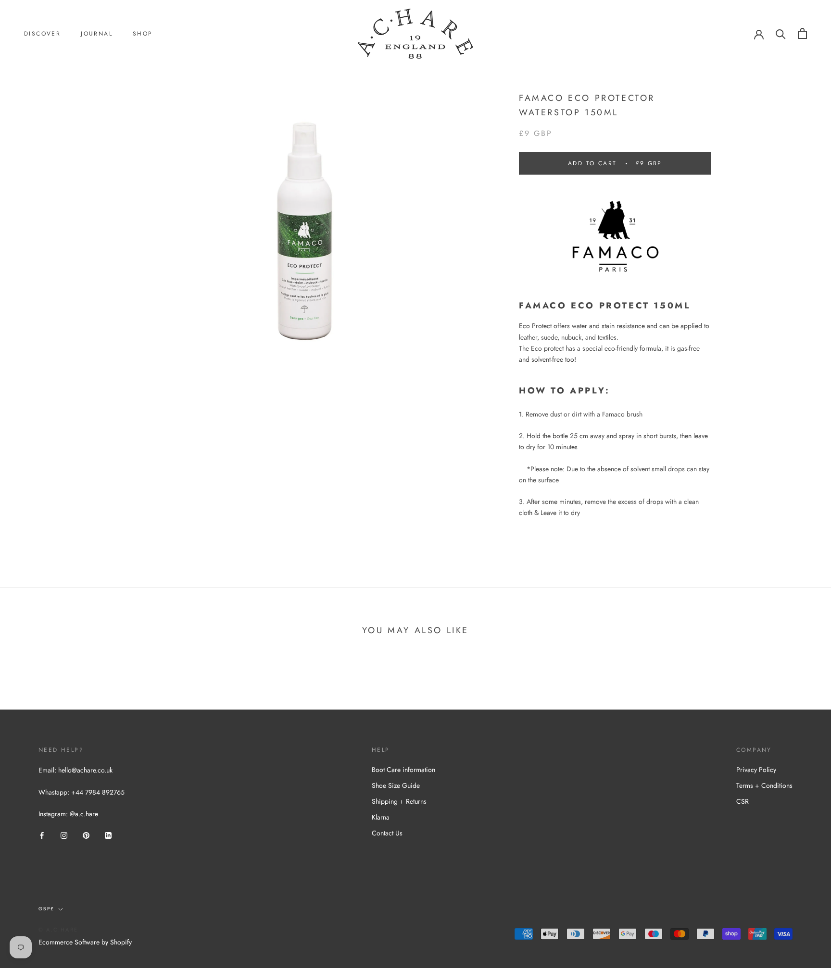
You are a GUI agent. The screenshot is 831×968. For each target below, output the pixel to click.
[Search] (781, 33)
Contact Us (387, 833)
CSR (742, 801)
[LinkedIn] (108, 834)
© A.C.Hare (58, 929)
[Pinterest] (86, 834)
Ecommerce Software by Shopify (85, 942)
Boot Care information (403, 769)
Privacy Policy (756, 769)
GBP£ (46, 908)
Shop (143, 33)
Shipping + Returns (399, 801)
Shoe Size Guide (396, 785)
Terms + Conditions (764, 785)
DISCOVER (42, 33)
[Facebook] (41, 834)
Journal (97, 33)
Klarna (381, 817)
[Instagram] (64, 834)
